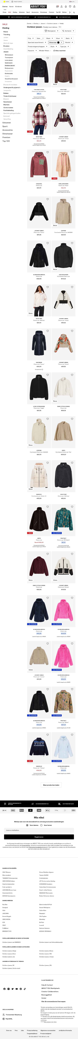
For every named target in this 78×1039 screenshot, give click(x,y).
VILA (3, 910)
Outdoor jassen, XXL (45, 965)
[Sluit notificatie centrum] (66, 6)
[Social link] (4, 989)
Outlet (7, 1)
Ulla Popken (43, 916)
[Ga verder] (69, 12)
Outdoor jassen (52, 23)
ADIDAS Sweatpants (8, 896)
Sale (38, 38)
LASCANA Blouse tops (9, 890)
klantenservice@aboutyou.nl (38, 847)
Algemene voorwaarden (48, 1030)
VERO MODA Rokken (8, 881)
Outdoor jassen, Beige (9, 951)
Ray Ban (4, 904)
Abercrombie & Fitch (45, 904)
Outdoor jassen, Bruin (9, 954)
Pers (16, 1030)
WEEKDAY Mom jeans (46, 893)
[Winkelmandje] (74, 6)
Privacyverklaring (32, 1030)
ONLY (4, 925)
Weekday (42, 919)
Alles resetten (60, 50)
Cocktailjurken (43, 878)
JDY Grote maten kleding (47, 881)
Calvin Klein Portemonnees (47, 887)
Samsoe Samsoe (44, 928)
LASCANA (5, 913)
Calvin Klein (42, 910)
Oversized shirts (7, 893)
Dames (5, 6)
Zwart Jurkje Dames (45, 890)
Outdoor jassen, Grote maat (11, 968)
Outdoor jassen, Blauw (46, 951)
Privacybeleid (26, 845)
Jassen (43, 23)
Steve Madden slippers (46, 872)
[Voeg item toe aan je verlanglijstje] (47, 58)
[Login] (61, 6)
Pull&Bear (5, 928)
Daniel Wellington (44, 907)
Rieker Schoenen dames (46, 896)
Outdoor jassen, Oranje (46, 957)
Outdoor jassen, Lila (8, 957)
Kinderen (18, 6)
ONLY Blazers (6, 872)
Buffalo (41, 922)
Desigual (5, 907)
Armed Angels (6, 916)
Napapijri (42, 913)
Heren (11, 6)
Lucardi (41, 925)
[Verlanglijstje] (70, 6)
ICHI (3, 922)
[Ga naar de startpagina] (13, 981)
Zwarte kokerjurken (8, 884)
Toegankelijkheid (32, 1033)
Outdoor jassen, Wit (45, 954)
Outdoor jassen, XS (8, 965)
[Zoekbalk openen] (73, 12)
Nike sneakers (6, 875)
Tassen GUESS (43, 875)
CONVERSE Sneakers (45, 884)
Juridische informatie (65, 1030)
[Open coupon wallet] (57, 6)
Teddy (62, 23)
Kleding (36, 23)
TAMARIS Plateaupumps (9, 878)
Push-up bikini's (7, 887)
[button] (52, 31)
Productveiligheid (45, 1033)
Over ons (9, 1030)
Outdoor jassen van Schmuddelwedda (51, 942)
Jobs (22, 1030)
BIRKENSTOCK (6, 931)
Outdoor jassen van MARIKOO (11, 942)
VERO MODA (6, 919)
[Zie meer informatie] (39, 100)
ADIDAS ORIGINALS (45, 931)
